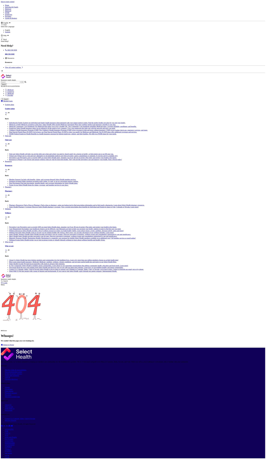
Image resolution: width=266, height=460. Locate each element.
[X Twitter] (4, 426)
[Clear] (22, 82)
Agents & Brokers (11, 18)
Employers (8, 14)
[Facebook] (2, 426)
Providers (8, 16)
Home (7, 5)
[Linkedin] (9, 426)
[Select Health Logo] (16, 360)
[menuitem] (135, 109)
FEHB (7, 13)
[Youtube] (12, 426)
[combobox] (10, 82)
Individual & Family (11, 7)
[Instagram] (7, 426)
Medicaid (8, 11)
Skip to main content (7, 2)
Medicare (8, 9)
